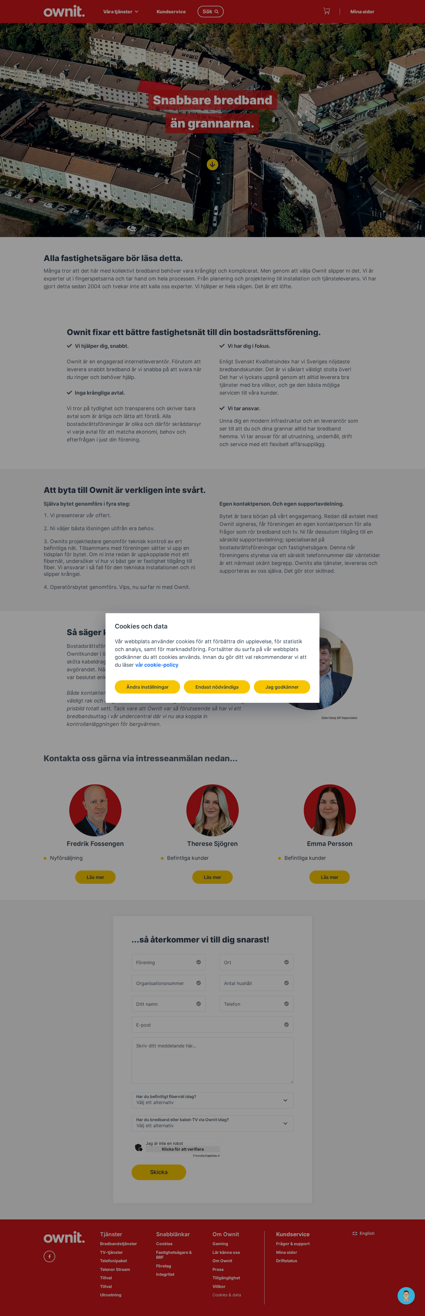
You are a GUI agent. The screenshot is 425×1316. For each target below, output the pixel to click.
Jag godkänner (282, 687)
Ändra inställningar (147, 687)
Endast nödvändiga (217, 687)
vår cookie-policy (156, 665)
